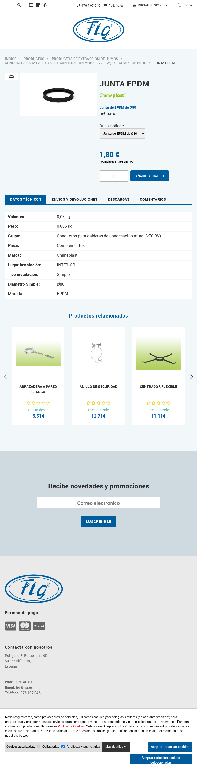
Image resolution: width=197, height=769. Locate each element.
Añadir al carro (149, 176)
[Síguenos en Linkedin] (38, 5)
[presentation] (5, 376)
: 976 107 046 (23, 692)
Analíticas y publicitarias (83, 746)
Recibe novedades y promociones (98, 486)
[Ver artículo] (33, 367)
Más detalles (114, 746)
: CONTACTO (18, 681)
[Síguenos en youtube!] (31, 5)
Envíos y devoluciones (75, 199)
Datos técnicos (25, 199)
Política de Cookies (71, 726)
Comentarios (153, 199)
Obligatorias (50, 746)
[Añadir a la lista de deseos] (43, 367)
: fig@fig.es (19, 687)
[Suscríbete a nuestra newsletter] (45, 5)
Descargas (119, 199)
